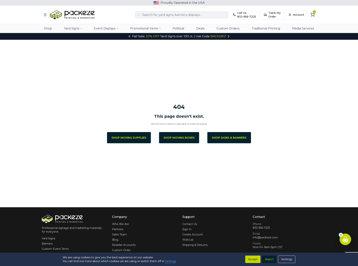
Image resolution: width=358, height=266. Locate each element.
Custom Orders (227, 28)
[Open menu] (45, 14)
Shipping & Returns (195, 245)
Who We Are (120, 224)
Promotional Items (144, 28)
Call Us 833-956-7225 (246, 14)
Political (178, 28)
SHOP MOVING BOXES (179, 137)
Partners (117, 229)
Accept (252, 259)
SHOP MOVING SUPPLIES (129, 137)
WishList (188, 239)
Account (298, 14)
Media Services (303, 28)
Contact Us (189, 224)
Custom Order (121, 250)
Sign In (186, 229)
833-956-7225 (261, 227)
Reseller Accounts (124, 245)
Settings (170, 261)
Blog (115, 239)
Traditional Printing (266, 28)
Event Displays (104, 28)
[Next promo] (228, 36)
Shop (48, 28)
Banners (47, 243)
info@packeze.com (265, 237)
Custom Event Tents (55, 249)
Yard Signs (71, 28)
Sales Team (119, 234)
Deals (200, 28)
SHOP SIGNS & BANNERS (229, 137)
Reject (269, 259)
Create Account (192, 234)
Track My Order (274, 14)
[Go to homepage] (73, 14)
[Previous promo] (129, 36)
